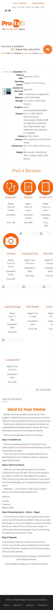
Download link (19, 447)
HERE (4, 479)
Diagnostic (11, 197)
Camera (11, 253)
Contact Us (42, 605)
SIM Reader (32, 306)
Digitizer (28, 197)
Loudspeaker (12, 359)
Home (6, 605)
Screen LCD (45, 197)
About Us (17, 605)
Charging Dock (30, 253)
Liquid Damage (12, 306)
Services (29, 605)
